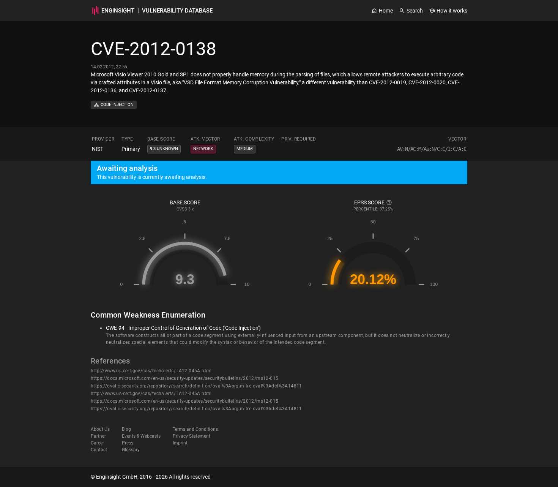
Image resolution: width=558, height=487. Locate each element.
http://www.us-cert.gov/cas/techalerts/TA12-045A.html (151, 370)
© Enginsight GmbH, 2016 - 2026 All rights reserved (151, 477)
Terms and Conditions (195, 429)
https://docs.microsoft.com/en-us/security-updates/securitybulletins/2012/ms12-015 (184, 378)
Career (97, 443)
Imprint (180, 443)
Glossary (131, 449)
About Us (100, 429)
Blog (126, 429)
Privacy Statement (191, 436)
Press (127, 443)
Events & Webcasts (141, 436)
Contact (99, 449)
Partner (98, 436)
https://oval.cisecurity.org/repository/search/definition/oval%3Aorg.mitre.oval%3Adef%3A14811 (196, 386)
